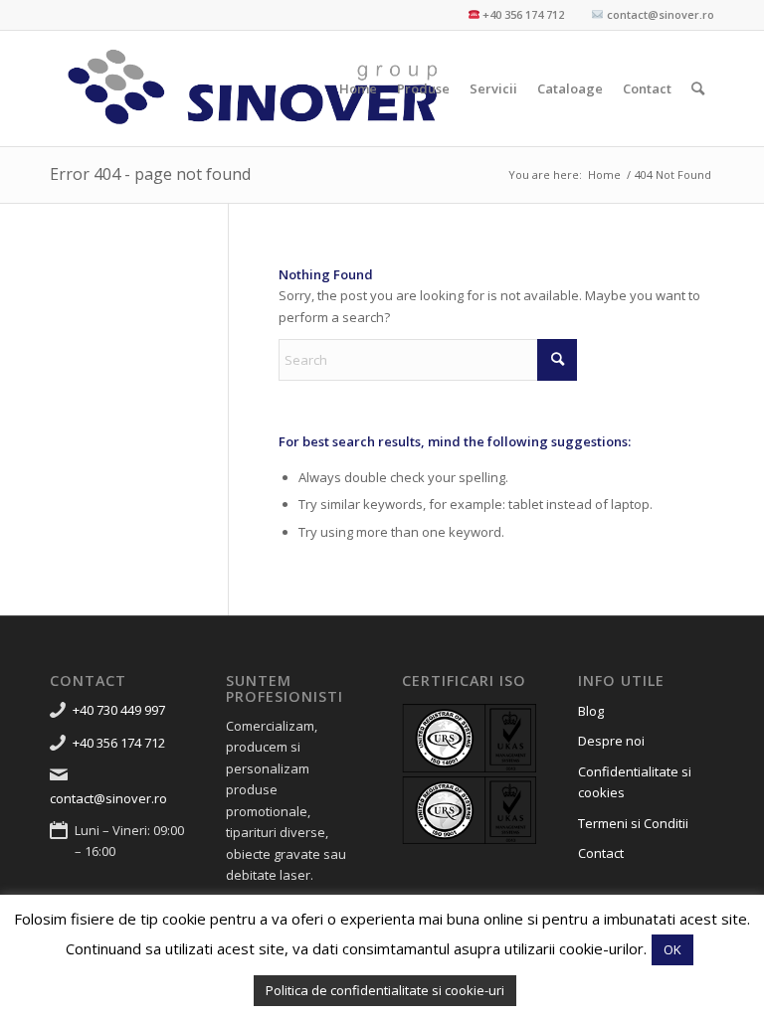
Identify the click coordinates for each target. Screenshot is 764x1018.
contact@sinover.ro (108, 798)
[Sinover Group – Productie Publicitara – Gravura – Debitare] (254, 88)
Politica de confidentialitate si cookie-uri (385, 990)
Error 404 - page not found (150, 174)
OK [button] (672, 949)
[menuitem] (358, 88)
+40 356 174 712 (119, 743)
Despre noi (611, 741)
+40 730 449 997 (119, 710)
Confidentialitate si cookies (634, 782)
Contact (601, 853)
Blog (591, 711)
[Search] (697, 88)
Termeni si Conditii (633, 823)
